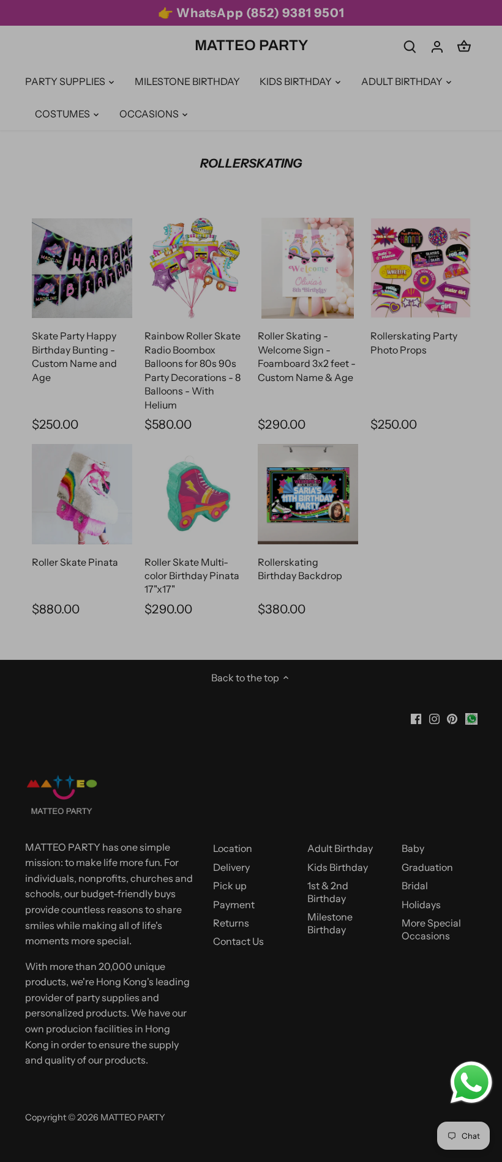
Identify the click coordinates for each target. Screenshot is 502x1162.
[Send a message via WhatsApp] (471, 1082)
